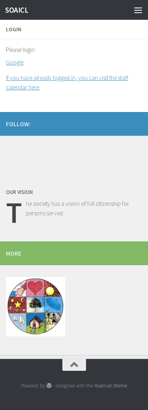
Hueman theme (110, 385)
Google (15, 62)
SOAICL (16, 10)
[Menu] (138, 10)
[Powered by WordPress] (48, 385)
